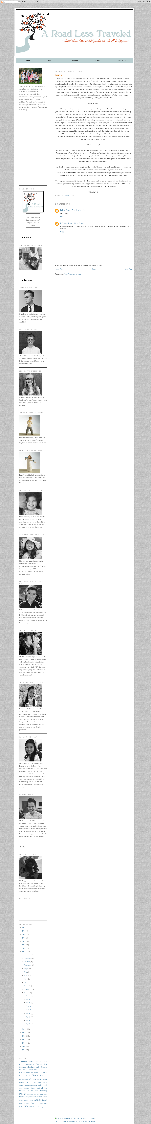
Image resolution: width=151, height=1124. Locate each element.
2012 (24, 1036)
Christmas (43, 1070)
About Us (50, 60)
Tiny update (30, 1006)
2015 (24, 951)
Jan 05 (28, 1017)
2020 (24, 934)
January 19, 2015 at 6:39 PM (78, 223)
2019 (24, 938)
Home (27, 60)
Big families (41, 1064)
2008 (24, 1050)
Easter (36, 1073)
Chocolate (22, 1070)
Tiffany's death (42, 1103)
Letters (21, 1083)
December (28, 955)
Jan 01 (28, 1024)
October (27, 961)
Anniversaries (30, 1064)
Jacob (28, 1079)
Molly (20, 1088)
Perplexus (30, 1094)
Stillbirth (26, 1103)
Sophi (37, 1099)
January (27, 993)
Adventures (33, 1061)
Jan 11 (28, 996)
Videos (21, 1107)
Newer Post (59, 269)
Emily (45, 1072)
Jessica (43, 1079)
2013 (24, 1032)
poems (30, 1097)
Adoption (74, 60)
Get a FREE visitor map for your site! (75, 1121)
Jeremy (67, 195)
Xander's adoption (39, 1107)
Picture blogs (43, 1094)
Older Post (128, 269)
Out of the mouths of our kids (33, 1089)
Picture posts (23, 1096)
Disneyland (29, 1072)
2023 (24, 927)
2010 (24, 1043)
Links (97, 60)
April (26, 982)
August (26, 968)
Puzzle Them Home (40, 1096)
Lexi (28, 1082)
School (31, 1100)
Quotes (21, 1100)
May (26, 979)
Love (28, 1085)
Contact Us (121, 60)
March (26, 986)
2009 (24, 1046)
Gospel (28, 1076)
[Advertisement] (33, 149)
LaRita (62, 210)
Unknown (63, 223)
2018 (24, 941)
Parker (22, 1093)
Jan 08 (28, 999)
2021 (24, 931)
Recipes (26, 1100)
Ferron (21, 1076)
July (25, 972)
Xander (28, 1106)
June (26, 975)
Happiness (22, 1079)
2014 (24, 1029)
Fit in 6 (28, 1009)
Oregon (33, 1088)
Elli (40, 1072)
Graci (35, 1075)
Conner (22, 1072)
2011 (24, 1039)
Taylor (33, 1103)
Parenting (43, 1090)
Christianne (32, 1069)
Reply (62, 216)
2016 (24, 948)
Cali (37, 1066)
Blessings (30, 1066)
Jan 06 (28, 1013)
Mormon (26, 1088)
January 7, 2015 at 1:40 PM (75, 210)
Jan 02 (28, 1020)
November (28, 958)
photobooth (36, 1094)
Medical (43, 1085)
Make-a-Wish (35, 1085)
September (28, 965)
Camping (44, 1067)
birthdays (22, 1067)
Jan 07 (28, 1003)
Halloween (43, 1076)
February (27, 989)
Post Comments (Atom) (72, 274)
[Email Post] (72, 195)
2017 (24, 945)
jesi (38, 1079)
